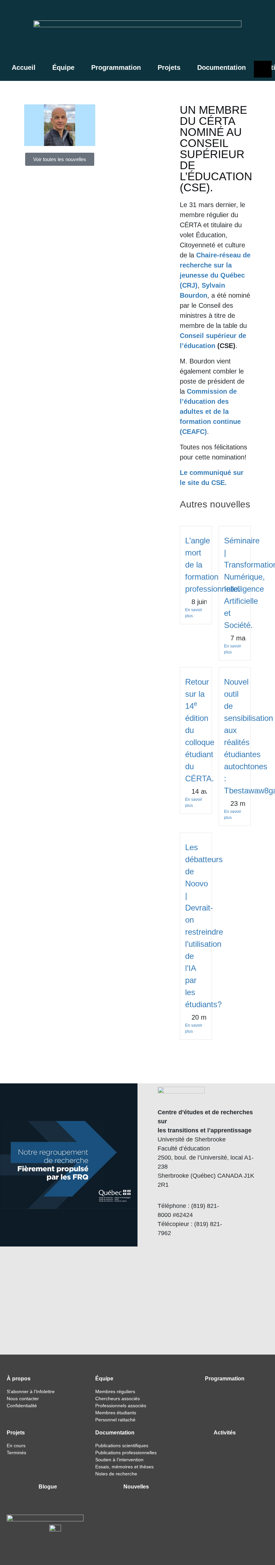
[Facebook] (246, 12)
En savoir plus (193, 612)
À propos (19, 1378)
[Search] (232, 12)
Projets (169, 67)
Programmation (116, 67)
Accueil (24, 67)
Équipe (63, 67)
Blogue (48, 1486)
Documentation (221, 67)
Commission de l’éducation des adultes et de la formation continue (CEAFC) (210, 411)
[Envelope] (263, 12)
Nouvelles (136, 1486)
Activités (225, 1432)
